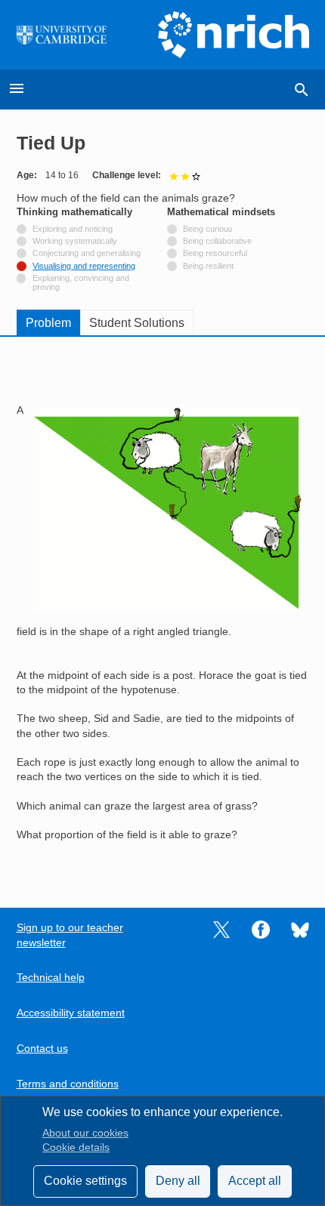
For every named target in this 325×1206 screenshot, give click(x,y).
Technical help (51, 977)
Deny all (178, 1180)
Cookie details (76, 1147)
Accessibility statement (71, 1013)
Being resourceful (215, 253)
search (301, 90)
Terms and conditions (68, 1084)
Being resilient (208, 265)
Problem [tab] (48, 322)
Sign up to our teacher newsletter (70, 935)
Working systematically (74, 240)
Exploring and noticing (72, 228)
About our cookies (85, 1133)
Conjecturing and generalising (86, 253)
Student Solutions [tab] (136, 322)
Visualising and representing (83, 265)
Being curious (208, 228)
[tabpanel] (163, 611)
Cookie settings (85, 1180)
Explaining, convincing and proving (80, 282)
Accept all (254, 1180)
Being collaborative (217, 240)
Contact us (42, 1048)
